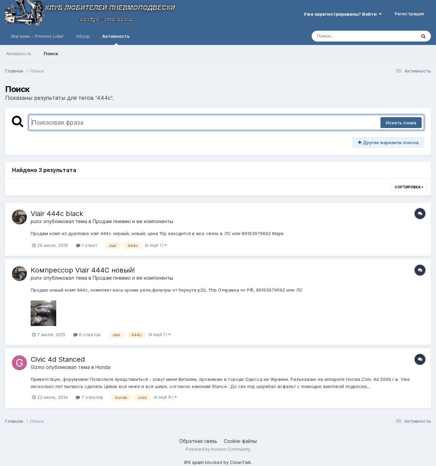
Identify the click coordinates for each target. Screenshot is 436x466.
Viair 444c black (57, 213)
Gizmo (38, 367)
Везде (400, 35)
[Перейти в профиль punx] (19, 216)
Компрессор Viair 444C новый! (83, 270)
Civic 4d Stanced (58, 359)
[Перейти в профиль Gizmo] (19, 362)
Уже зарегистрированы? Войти (341, 14)
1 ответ (88, 245)
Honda (102, 367)
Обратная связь (198, 441)
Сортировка (408, 187)
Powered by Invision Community (218, 449)
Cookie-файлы (240, 441)
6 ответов (89, 334)
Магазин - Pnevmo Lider (37, 36)
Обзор (83, 36)
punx (36, 221)
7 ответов (91, 397)
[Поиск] (423, 36)
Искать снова (401, 122)
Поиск (51, 53)
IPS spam (194, 462)
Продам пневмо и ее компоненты (133, 221)
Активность (116, 36)
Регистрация (409, 13)
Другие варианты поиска (390, 142)
